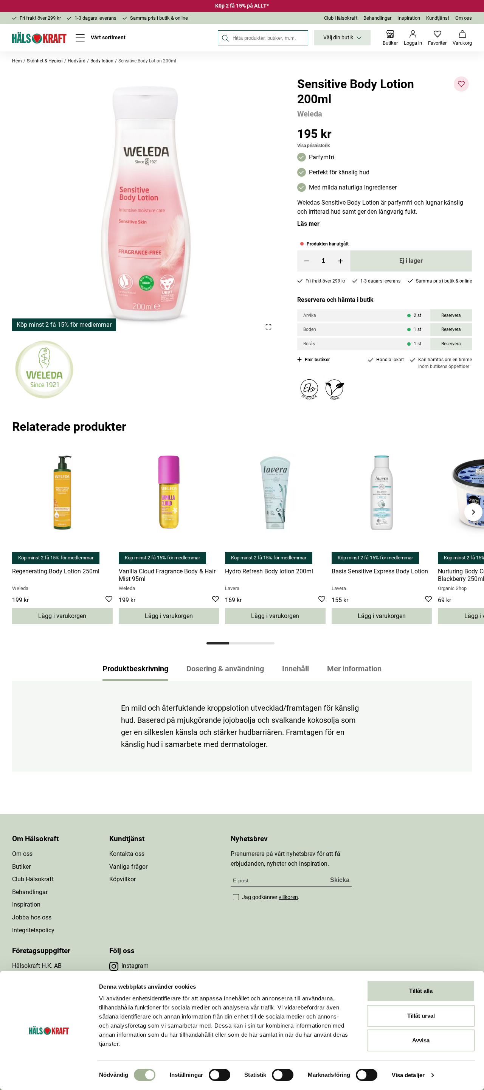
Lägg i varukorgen (62, 616)
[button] (145, 203)
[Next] (473, 512)
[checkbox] (236, 897)
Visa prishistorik (313, 145)
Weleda (309, 113)
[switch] (219, 1075)
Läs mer (308, 223)
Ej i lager (411, 260)
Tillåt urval (421, 1015)
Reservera (451, 315)
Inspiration (408, 18)
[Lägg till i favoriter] (461, 84)
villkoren (288, 897)
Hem (17, 61)
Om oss (463, 18)
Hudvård (76, 61)
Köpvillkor (122, 879)
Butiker (21, 866)
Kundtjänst (437, 18)
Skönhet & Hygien (45, 61)
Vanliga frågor (128, 866)
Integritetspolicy (33, 930)
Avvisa (421, 1040)
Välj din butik (338, 37)
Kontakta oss (126, 853)
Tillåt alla (421, 991)
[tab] (217, 643)
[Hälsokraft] (39, 37)
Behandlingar (377, 18)
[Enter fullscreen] (268, 326)
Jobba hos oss (31, 917)
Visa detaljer (408, 1075)
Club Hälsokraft (340, 18)
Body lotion (101, 61)
